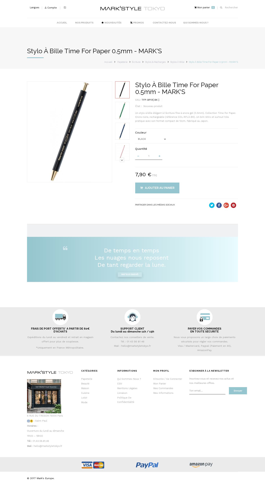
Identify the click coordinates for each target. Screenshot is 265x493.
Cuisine (85, 393)
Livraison (122, 393)
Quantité (141, 148)
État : (138, 106)
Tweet (212, 205)
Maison (85, 388)
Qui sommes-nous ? (129, 379)
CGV (119, 383)
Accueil (108, 62)
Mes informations (163, 393)
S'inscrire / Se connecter (167, 379)
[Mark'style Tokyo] (132, 8)
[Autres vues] (122, 82)
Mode (84, 402)
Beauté (85, 383)
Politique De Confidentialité (125, 399)
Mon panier (159, 383)
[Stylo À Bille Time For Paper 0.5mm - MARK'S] (122, 89)
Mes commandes (163, 388)
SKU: (138, 99)
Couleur (141, 132)
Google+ (226, 205)
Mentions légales (127, 388)
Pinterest (233, 205)
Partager (219, 205)
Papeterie (86, 379)
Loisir (84, 397)
